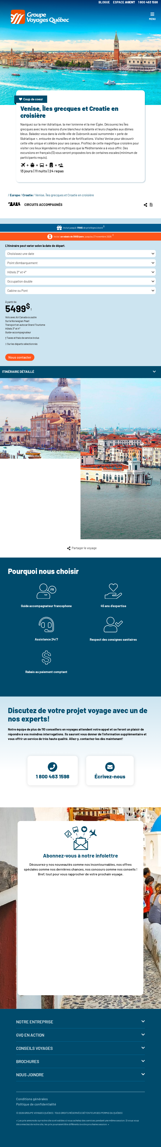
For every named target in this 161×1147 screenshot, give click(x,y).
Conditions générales (32, 1099)
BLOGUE (104, 2)
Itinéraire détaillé (18, 371)
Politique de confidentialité (36, 1104)
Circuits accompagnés (43, 205)
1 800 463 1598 (148, 2)
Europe (15, 195)
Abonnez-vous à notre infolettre (80, 855)
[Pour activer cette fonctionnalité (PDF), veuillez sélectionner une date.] (151, 204)
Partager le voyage (84, 548)
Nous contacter (19, 357)
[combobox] (80, 253)
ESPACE (124, 2)
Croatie (27, 195)
